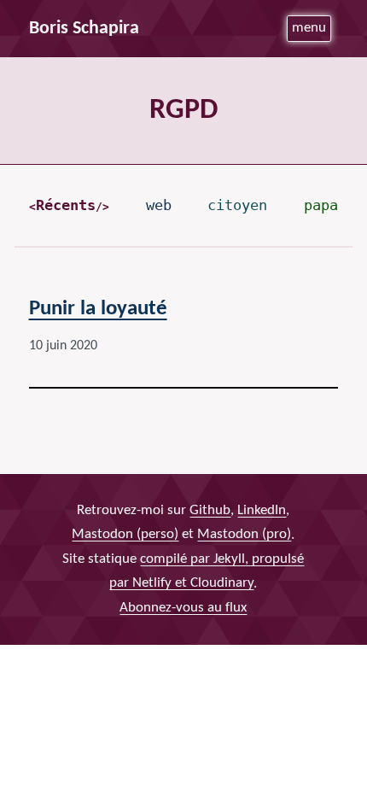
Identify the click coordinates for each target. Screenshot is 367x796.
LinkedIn (261, 510)
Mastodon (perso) (125, 535)
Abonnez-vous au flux (183, 607)
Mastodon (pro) (244, 535)
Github (209, 510)
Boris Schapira (84, 29)
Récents (66, 205)
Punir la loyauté (98, 308)
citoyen (237, 205)
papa (321, 205)
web (159, 205)
